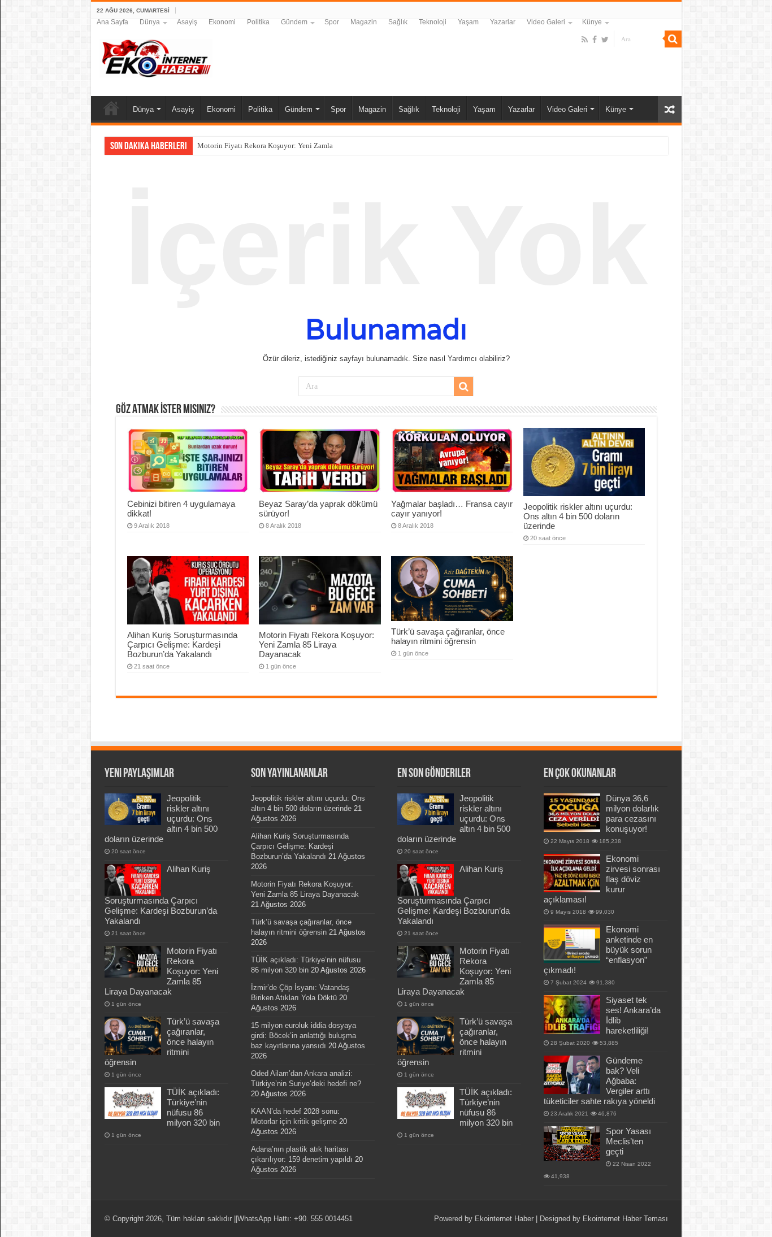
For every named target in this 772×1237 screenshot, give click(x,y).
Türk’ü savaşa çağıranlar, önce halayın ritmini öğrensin (448, 636)
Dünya (150, 22)
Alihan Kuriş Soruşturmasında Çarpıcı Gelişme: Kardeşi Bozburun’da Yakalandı (182, 644)
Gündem (294, 22)
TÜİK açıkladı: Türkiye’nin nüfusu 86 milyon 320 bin (193, 1107)
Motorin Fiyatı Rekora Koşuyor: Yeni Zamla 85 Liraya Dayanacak (298, 145)
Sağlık (397, 22)
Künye (592, 22)
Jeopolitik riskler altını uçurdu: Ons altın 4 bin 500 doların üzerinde (577, 516)
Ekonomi (222, 22)
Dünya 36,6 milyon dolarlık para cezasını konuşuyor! (632, 813)
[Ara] (673, 39)
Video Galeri (546, 22)
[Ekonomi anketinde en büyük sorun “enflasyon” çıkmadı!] (572, 944)
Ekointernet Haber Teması (625, 1218)
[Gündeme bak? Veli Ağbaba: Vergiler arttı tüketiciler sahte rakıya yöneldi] (572, 1075)
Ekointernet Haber (504, 1218)
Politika (258, 22)
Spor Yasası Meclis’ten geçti (628, 1141)
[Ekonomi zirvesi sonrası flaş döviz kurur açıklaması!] (572, 873)
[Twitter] (605, 39)
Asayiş (187, 22)
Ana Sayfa (112, 22)
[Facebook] (594, 39)
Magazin (363, 22)
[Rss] (584, 39)
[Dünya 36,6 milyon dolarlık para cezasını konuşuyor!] (572, 812)
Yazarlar (502, 22)
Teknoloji (432, 22)
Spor (331, 22)
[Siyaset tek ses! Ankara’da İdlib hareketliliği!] (572, 1014)
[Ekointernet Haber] (155, 56)
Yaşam (468, 22)
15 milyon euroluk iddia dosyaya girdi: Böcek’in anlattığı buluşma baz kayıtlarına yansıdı (303, 1035)
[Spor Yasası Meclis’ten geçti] (572, 1143)
